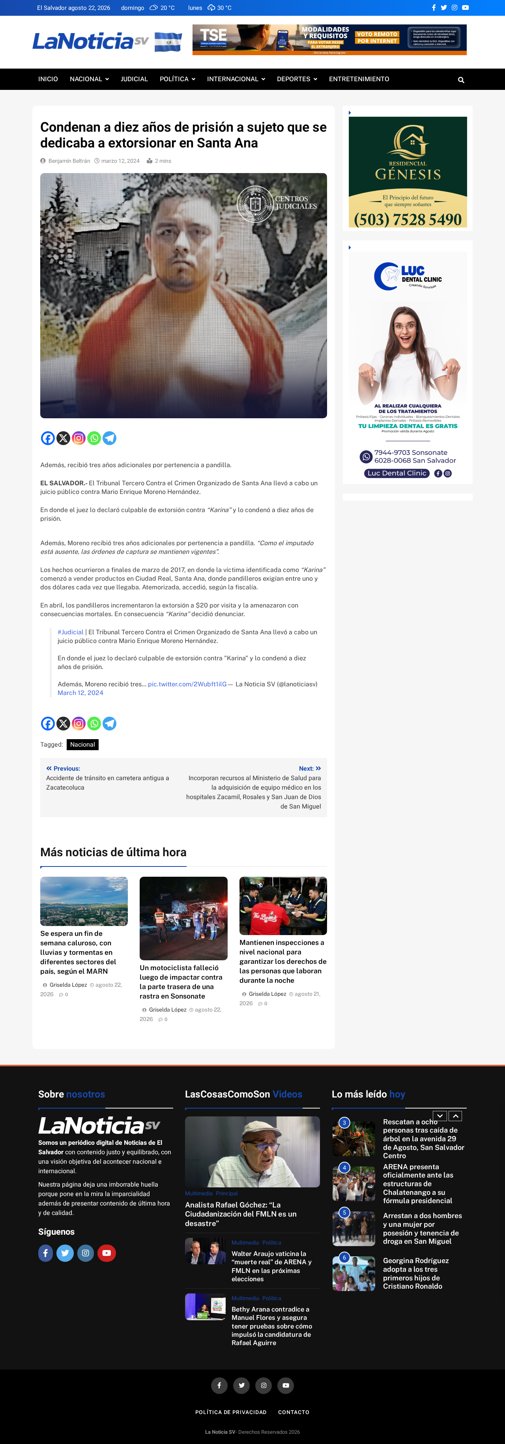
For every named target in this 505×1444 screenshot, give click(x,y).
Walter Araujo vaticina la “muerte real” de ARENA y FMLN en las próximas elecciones (272, 1266)
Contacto (293, 1412)
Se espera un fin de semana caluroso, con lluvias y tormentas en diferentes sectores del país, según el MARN (78, 952)
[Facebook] (48, 438)
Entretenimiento (359, 79)
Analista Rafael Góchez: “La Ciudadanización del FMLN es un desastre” (241, 1214)
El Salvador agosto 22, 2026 (73, 8)
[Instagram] (79, 438)
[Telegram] (109, 438)
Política (174, 79)
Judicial (134, 79)
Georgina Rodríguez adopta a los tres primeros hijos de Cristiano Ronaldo (416, 1241)
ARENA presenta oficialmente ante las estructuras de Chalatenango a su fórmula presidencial (418, 1151)
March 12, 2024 (80, 693)
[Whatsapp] (94, 438)
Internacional (232, 79)
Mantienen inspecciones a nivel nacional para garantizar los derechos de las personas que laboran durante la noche (283, 961)
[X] (63, 438)
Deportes (293, 79)
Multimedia (199, 1193)
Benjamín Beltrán (69, 161)
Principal (227, 1193)
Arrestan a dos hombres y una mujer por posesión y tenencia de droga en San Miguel (422, 1196)
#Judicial (71, 632)
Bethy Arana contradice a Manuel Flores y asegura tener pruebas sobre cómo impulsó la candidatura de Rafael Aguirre (272, 1326)
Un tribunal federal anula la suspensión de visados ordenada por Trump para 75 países (421, 1286)
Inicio (48, 79)
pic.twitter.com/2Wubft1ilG (187, 684)
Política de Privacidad (231, 1412)
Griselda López (68, 985)
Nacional (86, 79)
